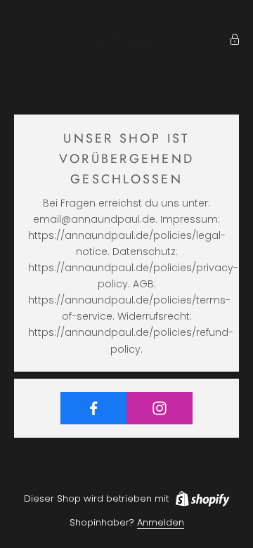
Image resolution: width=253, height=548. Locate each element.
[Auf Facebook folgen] (93, 408)
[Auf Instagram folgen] (159, 408)
